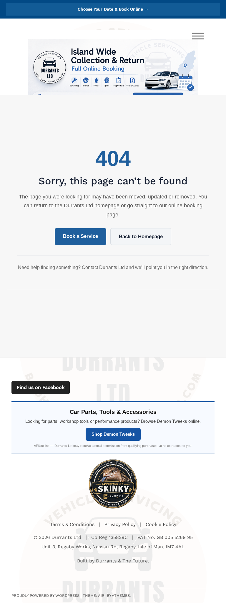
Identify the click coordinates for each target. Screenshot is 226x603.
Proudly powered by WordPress (45, 595)
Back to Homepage (141, 236)
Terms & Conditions (73, 524)
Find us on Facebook (40, 387)
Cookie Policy (161, 524)
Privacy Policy (120, 524)
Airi (102, 595)
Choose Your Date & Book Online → (113, 9)
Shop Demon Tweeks (113, 434)
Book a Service (80, 236)
